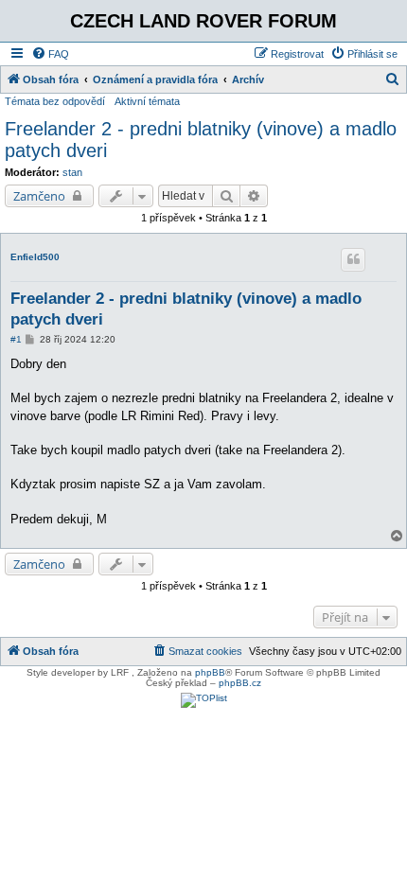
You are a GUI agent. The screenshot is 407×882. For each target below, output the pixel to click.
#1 (16, 339)
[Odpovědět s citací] (353, 259)
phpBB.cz (240, 683)
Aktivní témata (147, 101)
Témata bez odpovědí (55, 101)
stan (72, 172)
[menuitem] (50, 54)
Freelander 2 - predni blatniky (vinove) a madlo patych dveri (201, 139)
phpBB (210, 672)
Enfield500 (35, 257)
